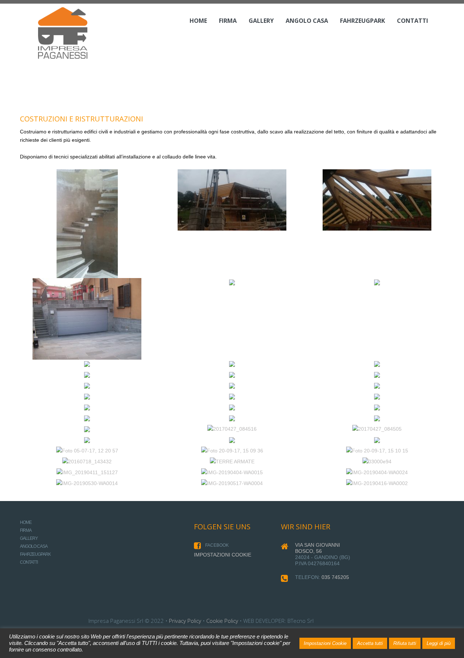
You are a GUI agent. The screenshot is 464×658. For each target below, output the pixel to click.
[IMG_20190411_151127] (87, 472)
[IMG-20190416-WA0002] (377, 483)
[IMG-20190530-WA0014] (87, 483)
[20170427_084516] (232, 429)
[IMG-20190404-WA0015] (232, 472)
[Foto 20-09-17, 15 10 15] (377, 451)
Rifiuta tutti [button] (404, 643)
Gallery (261, 21)
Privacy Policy (185, 620)
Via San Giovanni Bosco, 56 (317, 548)
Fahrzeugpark (362, 21)
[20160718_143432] (87, 461)
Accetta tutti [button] (370, 643)
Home (198, 21)
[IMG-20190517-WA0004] (232, 483)
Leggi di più (439, 643)
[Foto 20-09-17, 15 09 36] (232, 451)
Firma (228, 21)
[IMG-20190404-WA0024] (377, 472)
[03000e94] (377, 461)
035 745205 (335, 577)
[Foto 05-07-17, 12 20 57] (87, 451)
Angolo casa (307, 21)
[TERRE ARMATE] (232, 461)
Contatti (412, 21)
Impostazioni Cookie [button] (325, 643)
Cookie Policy (222, 620)
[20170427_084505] (377, 429)
